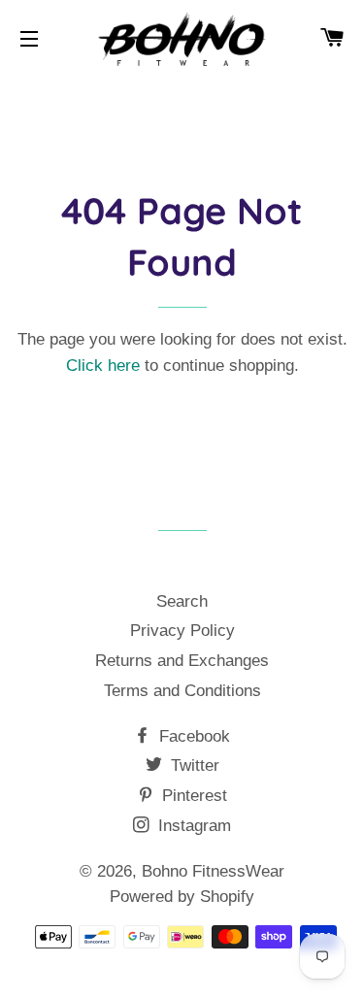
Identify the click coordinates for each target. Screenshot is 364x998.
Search (182, 601)
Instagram (192, 825)
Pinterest (192, 795)
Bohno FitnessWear (213, 871)
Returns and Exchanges (182, 660)
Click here (103, 365)
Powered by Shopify (182, 896)
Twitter (192, 765)
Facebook (192, 736)
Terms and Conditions (182, 691)
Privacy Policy (182, 630)
